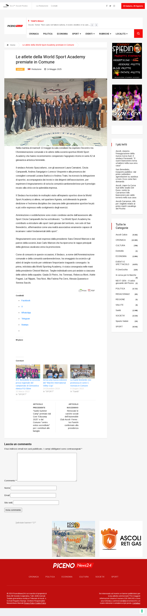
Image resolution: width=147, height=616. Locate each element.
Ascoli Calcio (121, 234)
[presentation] (92, 25)
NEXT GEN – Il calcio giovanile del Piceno (125, 281)
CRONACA (121, 240)
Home (12, 45)
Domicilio (120, 251)
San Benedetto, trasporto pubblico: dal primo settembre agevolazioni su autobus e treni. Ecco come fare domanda (127, 175)
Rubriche (104, 33)
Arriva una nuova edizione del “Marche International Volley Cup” (55, 383)
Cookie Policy (40, 603)
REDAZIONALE (123, 294)
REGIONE (120, 299)
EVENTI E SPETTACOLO (122, 263)
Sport (75, 33)
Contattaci (136, 603)
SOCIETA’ (100, 577)
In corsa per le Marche (126, 275)
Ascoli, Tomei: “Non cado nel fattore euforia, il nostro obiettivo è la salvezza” (60, 25)
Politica (47, 33)
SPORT (20, 69)
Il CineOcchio (122, 269)
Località (120, 33)
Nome (7, 488)
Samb (118, 310)
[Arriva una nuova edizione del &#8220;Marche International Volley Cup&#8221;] (55, 371)
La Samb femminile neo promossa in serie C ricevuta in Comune (80, 383)
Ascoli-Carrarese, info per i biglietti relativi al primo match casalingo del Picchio (126, 205)
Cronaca (34, 33)
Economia (62, 33)
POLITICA (120, 288)
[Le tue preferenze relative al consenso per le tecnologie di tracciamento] (142, 611)
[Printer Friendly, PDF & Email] (87, 290)
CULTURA (120, 245)
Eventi (89, 33)
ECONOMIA (121, 256)
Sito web (8, 502)
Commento (10, 480)
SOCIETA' (120, 315)
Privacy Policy (29, 603)
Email (7, 495)
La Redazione (42, 6)
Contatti (54, 6)
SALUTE (119, 305)
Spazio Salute (122, 321)
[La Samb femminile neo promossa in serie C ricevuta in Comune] (82, 371)
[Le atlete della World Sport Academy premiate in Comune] (55, 112)
